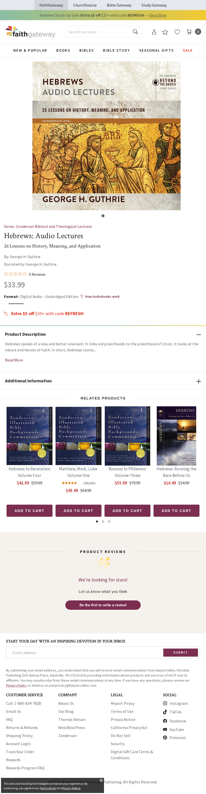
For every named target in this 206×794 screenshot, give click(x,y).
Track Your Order (20, 751)
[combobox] (103, 32)
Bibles (86, 50)
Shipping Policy (19, 735)
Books (63, 50)
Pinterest (178, 737)
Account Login (18, 743)
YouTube (177, 729)
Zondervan (67, 735)
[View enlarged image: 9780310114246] (106, 136)
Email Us (13, 711)
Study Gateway (154, 5)
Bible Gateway (119, 5)
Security (118, 743)
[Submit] (135, 31)
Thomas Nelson (72, 719)
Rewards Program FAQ (25, 767)
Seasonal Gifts (156, 50)
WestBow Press (71, 727)
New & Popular (30, 50)
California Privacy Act (129, 727)
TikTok (175, 711)
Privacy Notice (123, 719)
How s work (102, 296)
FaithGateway (51, 5)
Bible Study (116, 50)
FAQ (9, 719)
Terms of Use (122, 711)
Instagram (179, 703)
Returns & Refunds (22, 727)
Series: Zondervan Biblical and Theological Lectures (48, 226)
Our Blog (66, 711)
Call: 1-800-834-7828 (23, 703)
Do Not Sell (120, 735)
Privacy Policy (16, 685)
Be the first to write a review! (103, 605)
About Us (66, 703)
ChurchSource (85, 5)
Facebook (178, 720)
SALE (188, 50)
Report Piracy (122, 703)
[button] (103, 215)
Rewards (13, 759)
